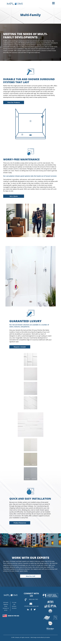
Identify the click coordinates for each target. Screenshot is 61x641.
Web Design (34, 637)
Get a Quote (14, 196)
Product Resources (20, 523)
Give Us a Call (30, 576)
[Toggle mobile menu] (53, 3)
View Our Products (13, 102)
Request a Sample (20, 347)
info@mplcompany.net (31, 606)
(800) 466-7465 (33, 599)
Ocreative (47, 637)
